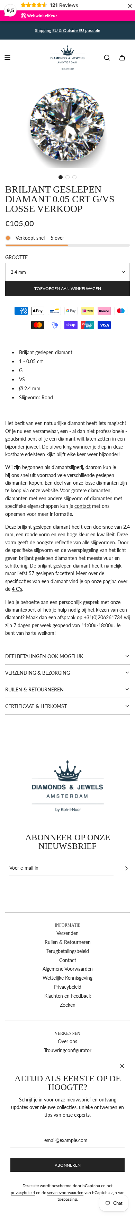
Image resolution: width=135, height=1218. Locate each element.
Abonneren (68, 1165)
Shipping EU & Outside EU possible (67, 30)
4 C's (17, 589)
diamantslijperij (67, 467)
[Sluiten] (122, 1066)
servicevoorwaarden (65, 1192)
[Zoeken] (107, 57)
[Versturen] (126, 868)
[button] (60, 177)
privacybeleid (23, 1192)
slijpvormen (103, 542)
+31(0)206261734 (103, 617)
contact (82, 506)
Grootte (16, 257)
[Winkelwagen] (122, 57)
